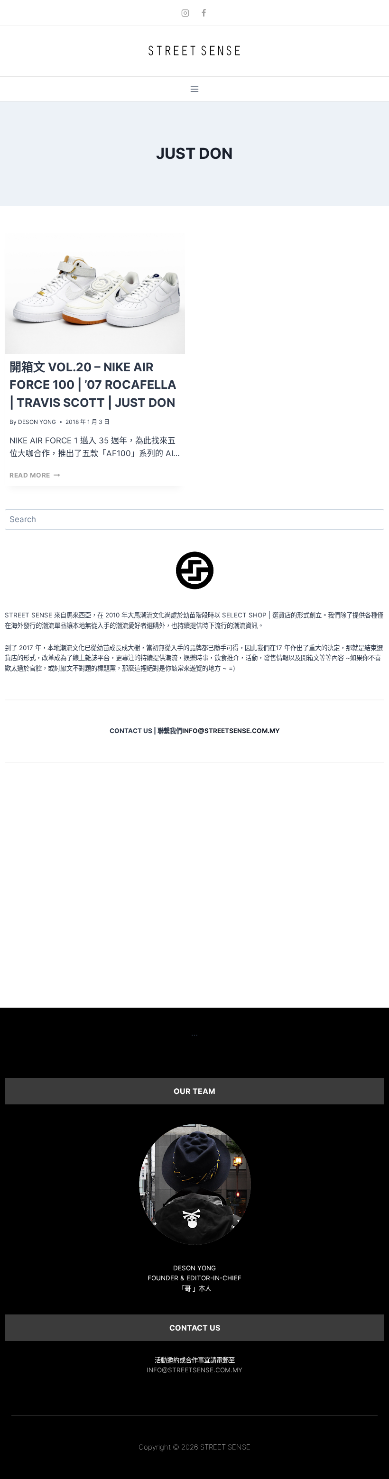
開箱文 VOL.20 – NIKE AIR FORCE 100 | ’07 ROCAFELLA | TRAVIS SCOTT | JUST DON (92, 385)
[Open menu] (195, 89)
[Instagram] (185, 13)
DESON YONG (37, 421)
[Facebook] (204, 13)
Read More (34, 475)
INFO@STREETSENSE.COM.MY (194, 1370)
